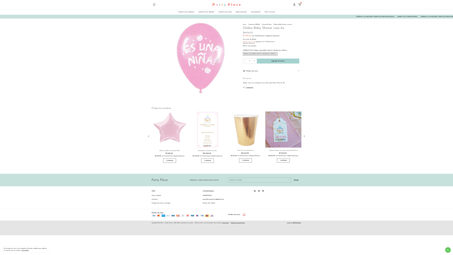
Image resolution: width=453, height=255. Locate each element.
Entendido (25, 250)
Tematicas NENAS (254, 24)
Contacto (155, 199)
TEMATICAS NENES (206, 12)
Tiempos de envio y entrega (161, 203)
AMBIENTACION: (265, 50)
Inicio (244, 24)
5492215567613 (207, 195)
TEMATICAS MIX (225, 12)
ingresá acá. (225, 222)
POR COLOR (270, 12)
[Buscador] (154, 5)
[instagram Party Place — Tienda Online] (255, 191)
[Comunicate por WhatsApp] (448, 250)
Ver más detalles (250, 46)
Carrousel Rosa (267, 24)
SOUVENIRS (256, 12)
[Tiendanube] (294, 223)
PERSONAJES (241, 12)
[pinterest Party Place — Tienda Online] (263, 191)
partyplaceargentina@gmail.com (213, 199)
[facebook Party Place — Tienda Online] (259, 191)
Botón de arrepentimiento (238, 222)
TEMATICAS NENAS (186, 12)
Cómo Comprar (156, 195)
